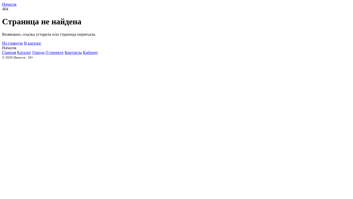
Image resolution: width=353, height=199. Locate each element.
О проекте (54, 52)
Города (38, 52)
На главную (12, 43)
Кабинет (90, 52)
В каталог (32, 43)
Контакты (73, 52)
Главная (9, 52)
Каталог (24, 52)
